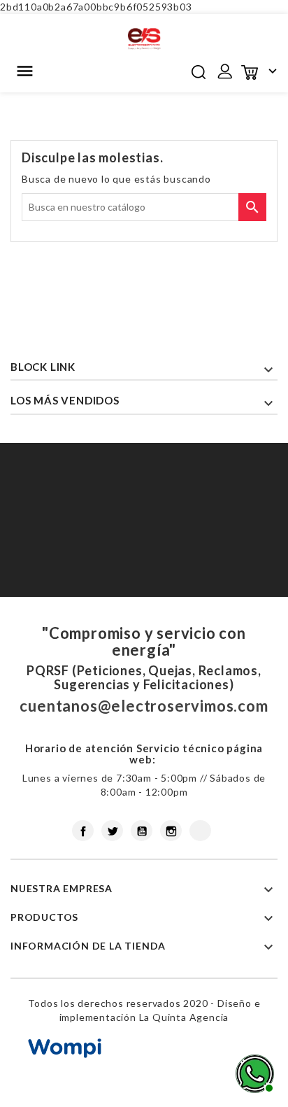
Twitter (112, 830)
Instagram (171, 830)
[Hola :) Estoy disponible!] (253, 1072)
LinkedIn (200, 830)
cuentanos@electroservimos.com (144, 705)
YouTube (141, 830)
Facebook (83, 830)
